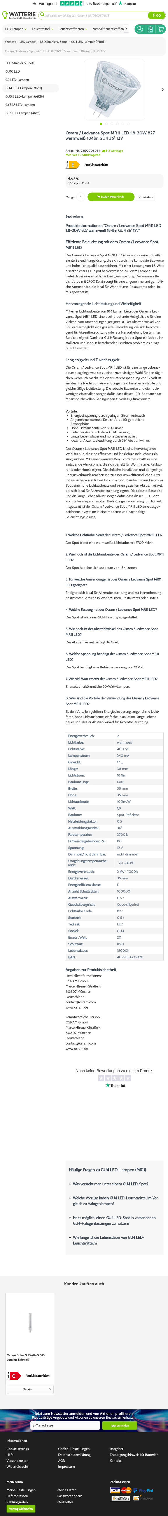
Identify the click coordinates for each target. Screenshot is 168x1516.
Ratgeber (116, 1449)
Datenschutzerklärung (74, 1455)
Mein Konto (15, 1482)
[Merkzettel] (150, 29)
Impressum (66, 1466)
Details (27, 1389)
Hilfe (10, 1455)
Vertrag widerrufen (21, 1509)
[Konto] (140, 29)
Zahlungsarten (17, 1502)
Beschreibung (74, 216)
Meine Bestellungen (21, 1490)
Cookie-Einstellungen (74, 1449)
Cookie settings (18, 1449)
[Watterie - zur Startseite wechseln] (19, 15)
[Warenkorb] (161, 29)
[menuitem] (20, 15)
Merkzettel (65, 1502)
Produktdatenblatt (96, 165)
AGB (61, 1461)
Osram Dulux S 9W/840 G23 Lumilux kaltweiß (26, 1357)
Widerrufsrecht (17, 1466)
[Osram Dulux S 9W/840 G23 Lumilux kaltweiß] (30, 1322)
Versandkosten (17, 1461)
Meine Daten (66, 1490)
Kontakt (115, 1461)
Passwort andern (69, 1496)
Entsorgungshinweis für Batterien (134, 1455)
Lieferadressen (17, 1496)
